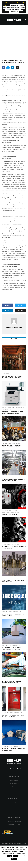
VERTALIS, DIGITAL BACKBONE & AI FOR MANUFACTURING (13, 614)
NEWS (3, 510)
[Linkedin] (20, 768)
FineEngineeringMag (14, 327)
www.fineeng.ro (14, 780)
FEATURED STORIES (6, 371)
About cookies (22, 856)
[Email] (17, 67)
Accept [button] (9, 856)
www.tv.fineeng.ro (14, 783)
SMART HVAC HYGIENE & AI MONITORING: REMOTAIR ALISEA (14, 749)
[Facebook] (7, 768)
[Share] (3, 67)
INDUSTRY (14, 371)
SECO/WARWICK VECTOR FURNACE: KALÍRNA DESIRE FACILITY (12, 513)
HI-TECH (13, 407)
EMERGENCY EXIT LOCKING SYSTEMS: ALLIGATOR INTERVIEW (13, 715)
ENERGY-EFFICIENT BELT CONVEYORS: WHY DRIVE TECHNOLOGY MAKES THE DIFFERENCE (14, 8)
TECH (9, 58)
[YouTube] (17, 768)
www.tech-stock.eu (14, 790)
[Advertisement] (14, 40)
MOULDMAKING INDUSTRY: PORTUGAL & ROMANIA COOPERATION (13, 480)
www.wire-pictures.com (14, 824)
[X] (10, 768)
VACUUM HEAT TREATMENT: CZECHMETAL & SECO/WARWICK (14, 547)
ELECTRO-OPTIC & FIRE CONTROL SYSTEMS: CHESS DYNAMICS (11, 682)
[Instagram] (13, 768)
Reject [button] (15, 856)
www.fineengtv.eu (14, 802)
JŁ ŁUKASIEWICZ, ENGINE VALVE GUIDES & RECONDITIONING (14, 581)
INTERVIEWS (4, 58)
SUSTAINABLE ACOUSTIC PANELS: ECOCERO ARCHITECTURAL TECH (12, 377)
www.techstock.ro (14, 786)
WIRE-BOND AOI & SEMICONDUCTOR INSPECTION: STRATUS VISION (12, 412)
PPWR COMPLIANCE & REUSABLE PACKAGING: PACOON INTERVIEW (11, 446)
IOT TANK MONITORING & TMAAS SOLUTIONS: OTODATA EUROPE (11, 648)
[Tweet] (8, 67)
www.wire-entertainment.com (14, 821)
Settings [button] (14, 858)
